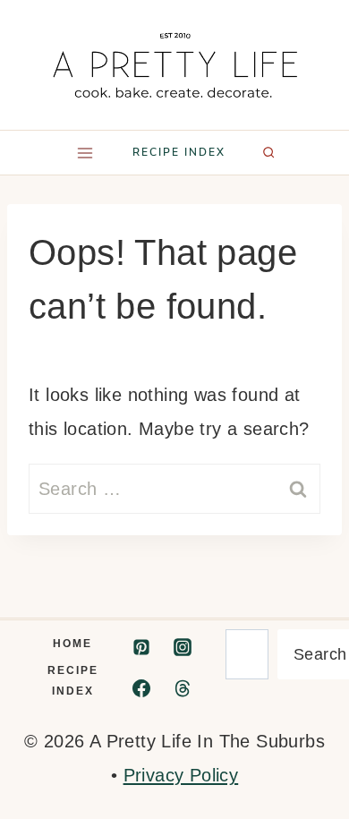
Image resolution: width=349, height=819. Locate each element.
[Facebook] (141, 688)
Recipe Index (72, 680)
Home (72, 643)
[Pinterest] (141, 647)
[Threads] (182, 688)
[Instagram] (182, 647)
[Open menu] (84, 152)
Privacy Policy (181, 775)
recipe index (179, 152)
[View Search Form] (268, 152)
